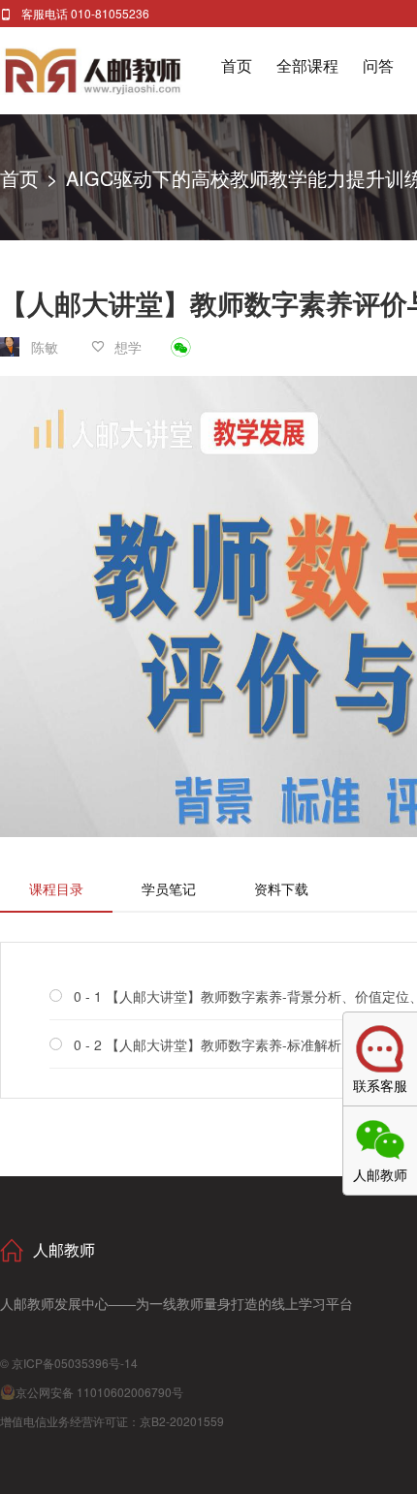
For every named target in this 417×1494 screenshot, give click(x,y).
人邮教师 (110, 71)
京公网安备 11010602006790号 (99, 1392)
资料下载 (281, 888)
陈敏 (44, 347)
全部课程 (307, 65)
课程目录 (56, 888)
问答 (378, 65)
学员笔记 (169, 888)
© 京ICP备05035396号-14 (69, 1362)
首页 (236, 65)
